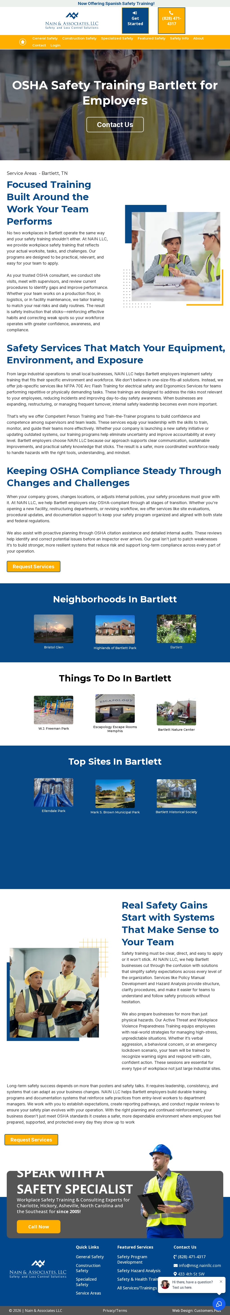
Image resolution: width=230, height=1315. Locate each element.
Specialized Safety (117, 38)
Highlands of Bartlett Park (115, 648)
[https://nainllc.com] (22, 42)
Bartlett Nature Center (176, 730)
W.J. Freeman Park (53, 729)
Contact (39, 45)
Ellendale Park (53, 811)
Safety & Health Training (140, 1279)
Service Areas (88, 1293)
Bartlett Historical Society (176, 812)
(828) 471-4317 (192, 1256)
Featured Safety (152, 38)
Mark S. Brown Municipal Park (115, 812)
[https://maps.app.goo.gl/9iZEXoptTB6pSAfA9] (53, 792)
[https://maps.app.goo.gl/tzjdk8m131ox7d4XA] (115, 793)
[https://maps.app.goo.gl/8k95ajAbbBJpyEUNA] (53, 628)
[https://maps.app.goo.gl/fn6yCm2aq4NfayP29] (53, 709)
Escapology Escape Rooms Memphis (115, 729)
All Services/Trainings (137, 1288)
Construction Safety (79, 38)
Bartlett (176, 647)
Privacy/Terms (115, 1310)
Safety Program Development (132, 1259)
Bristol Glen (53, 647)
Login (55, 45)
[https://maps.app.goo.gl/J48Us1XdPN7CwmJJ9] (176, 793)
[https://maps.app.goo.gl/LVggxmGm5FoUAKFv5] (115, 629)
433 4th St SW (191, 1274)
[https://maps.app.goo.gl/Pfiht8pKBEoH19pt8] (115, 708)
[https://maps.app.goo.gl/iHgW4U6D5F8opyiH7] (176, 711)
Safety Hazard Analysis (139, 1270)
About (198, 38)
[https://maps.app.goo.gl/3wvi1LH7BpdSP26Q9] (176, 628)
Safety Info (179, 38)
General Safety (45, 38)
